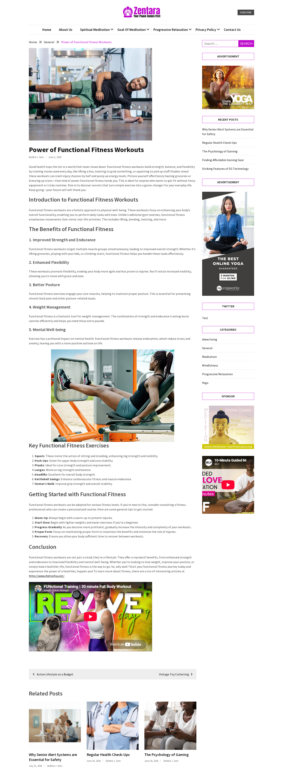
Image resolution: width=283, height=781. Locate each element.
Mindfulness (210, 365)
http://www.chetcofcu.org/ (46, 576)
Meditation (209, 357)
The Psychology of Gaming (166, 754)
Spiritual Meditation (95, 29)
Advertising (209, 339)
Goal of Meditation (131, 29)
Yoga (205, 383)
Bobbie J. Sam (36, 157)
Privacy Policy (206, 29)
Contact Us (232, 29)
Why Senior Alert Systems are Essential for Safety (53, 757)
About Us (65, 29)
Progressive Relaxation (170, 29)
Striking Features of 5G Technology (225, 169)
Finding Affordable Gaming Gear (223, 160)
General (207, 348)
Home (46, 29)
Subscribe (246, 12)
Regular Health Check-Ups (108, 754)
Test (205, 318)
